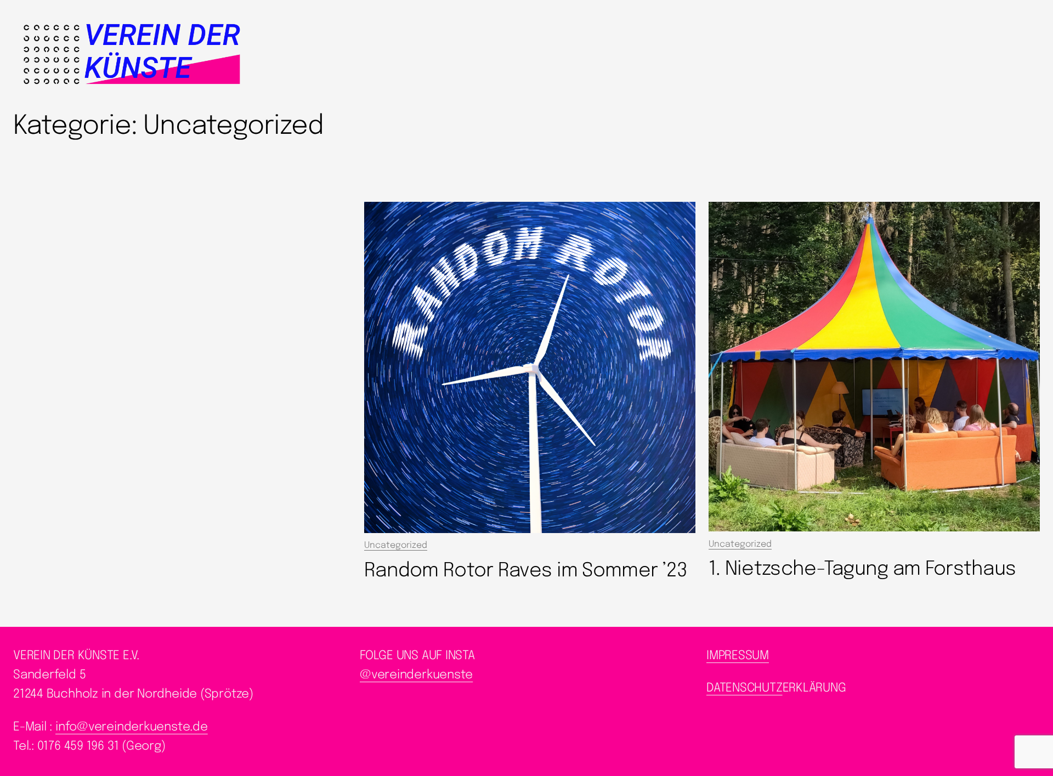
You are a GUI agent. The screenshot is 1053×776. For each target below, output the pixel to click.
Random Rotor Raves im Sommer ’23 (525, 571)
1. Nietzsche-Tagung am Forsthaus (862, 569)
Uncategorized (395, 545)
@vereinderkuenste (416, 675)
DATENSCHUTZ (744, 688)
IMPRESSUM (737, 656)
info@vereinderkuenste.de (131, 727)
